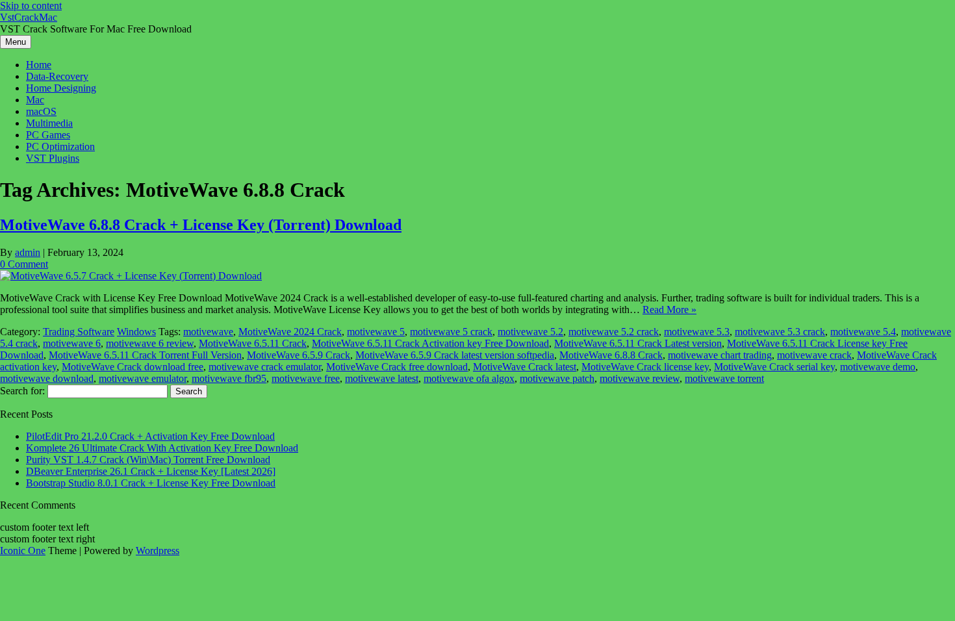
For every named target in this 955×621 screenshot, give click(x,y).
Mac (35, 99)
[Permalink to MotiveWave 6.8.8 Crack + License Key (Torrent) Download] (131, 275)
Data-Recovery (57, 76)
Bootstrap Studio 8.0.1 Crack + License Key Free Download (150, 482)
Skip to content (31, 5)
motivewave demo (877, 366)
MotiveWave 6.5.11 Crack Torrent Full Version (145, 355)
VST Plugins (52, 158)
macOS (41, 111)
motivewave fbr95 (229, 378)
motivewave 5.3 (697, 331)
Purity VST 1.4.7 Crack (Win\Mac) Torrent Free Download (148, 459)
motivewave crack (814, 355)
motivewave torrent (724, 378)
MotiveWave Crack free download (397, 366)
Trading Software (78, 331)
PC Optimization (60, 146)
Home (38, 64)
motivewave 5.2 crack (613, 331)
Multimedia (49, 123)
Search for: (22, 390)
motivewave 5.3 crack (780, 331)
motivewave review (640, 378)
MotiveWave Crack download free (132, 366)
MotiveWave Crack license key (645, 366)
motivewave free (306, 378)
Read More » (669, 309)
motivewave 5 (376, 331)
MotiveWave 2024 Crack (290, 331)
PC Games (48, 134)
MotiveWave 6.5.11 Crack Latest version (638, 343)
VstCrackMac (28, 17)
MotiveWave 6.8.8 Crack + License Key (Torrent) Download (200, 224)
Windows (136, 331)
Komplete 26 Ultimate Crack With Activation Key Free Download (162, 447)
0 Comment (24, 264)
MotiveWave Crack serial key (774, 366)
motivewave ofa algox (469, 378)
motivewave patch (557, 378)
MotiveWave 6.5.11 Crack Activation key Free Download (430, 343)
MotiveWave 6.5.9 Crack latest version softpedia (454, 355)
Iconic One (22, 550)
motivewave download (47, 378)
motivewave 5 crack (451, 331)
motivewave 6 (72, 343)
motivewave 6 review (150, 343)
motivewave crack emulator (265, 366)
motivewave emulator (142, 378)
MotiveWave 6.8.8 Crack (611, 355)
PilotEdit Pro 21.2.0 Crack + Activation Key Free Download (150, 436)
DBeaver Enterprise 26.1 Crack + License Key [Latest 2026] (150, 471)
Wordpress (157, 550)
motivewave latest (381, 378)
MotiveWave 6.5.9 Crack (298, 355)
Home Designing (61, 88)
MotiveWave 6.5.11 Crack (253, 343)
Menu (15, 42)
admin (27, 252)
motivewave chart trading (720, 355)
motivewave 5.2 (530, 331)
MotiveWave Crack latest (524, 366)
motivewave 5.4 (863, 331)
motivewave (208, 331)
